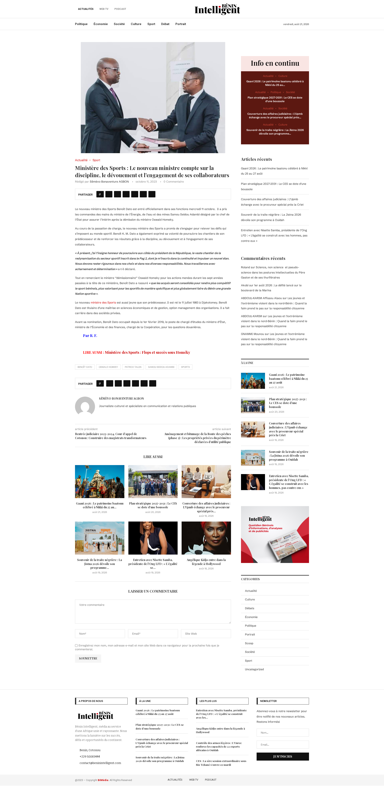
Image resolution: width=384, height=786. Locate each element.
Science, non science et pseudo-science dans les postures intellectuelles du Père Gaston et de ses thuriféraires (273, 272)
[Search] (307, 9)
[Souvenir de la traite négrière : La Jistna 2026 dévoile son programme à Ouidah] (99, 538)
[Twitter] (289, 779)
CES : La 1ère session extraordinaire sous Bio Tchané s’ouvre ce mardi (221, 762)
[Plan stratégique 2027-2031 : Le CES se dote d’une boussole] (153, 481)
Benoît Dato (85, 367)
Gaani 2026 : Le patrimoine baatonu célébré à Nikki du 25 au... (99, 505)
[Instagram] (295, 779)
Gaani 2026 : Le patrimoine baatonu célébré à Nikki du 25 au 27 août (288, 378)
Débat (165, 24)
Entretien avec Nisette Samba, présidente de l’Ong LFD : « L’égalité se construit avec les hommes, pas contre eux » (274, 235)
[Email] (306, 779)
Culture (136, 24)
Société (119, 24)
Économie (101, 24)
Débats (249, 608)
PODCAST (210, 779)
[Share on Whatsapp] (134, 194)
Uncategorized (254, 669)
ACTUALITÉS (85, 9)
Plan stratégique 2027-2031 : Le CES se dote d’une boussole (153, 505)
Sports (185, 367)
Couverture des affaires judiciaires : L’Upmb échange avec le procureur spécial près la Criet (288, 429)
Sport (151, 24)
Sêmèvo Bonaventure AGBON (109, 181)
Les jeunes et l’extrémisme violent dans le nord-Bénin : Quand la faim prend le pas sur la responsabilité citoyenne (274, 303)
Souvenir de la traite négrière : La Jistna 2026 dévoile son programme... (99, 564)
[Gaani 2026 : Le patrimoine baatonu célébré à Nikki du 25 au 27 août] (99, 481)
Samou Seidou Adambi (161, 367)
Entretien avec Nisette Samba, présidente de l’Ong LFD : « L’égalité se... (152, 564)
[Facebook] (284, 779)
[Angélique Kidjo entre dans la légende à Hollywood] (206, 538)
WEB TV (193, 779)
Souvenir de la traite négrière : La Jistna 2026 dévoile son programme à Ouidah (288, 455)
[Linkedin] (301, 779)
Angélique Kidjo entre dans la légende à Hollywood (206, 562)
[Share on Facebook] (108, 194)
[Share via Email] (151, 194)
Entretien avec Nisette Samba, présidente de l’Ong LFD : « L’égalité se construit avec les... (221, 714)
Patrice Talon (133, 367)
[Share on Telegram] (143, 194)
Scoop (249, 643)
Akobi (244, 285)
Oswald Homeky (108, 367)
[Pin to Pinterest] (126, 194)
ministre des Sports (103, 302)
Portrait (180, 24)
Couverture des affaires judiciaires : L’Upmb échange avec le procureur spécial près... (206, 507)
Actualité (251, 591)
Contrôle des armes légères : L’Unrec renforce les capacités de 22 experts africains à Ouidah (219, 746)
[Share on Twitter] (117, 194)
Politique (81, 24)
